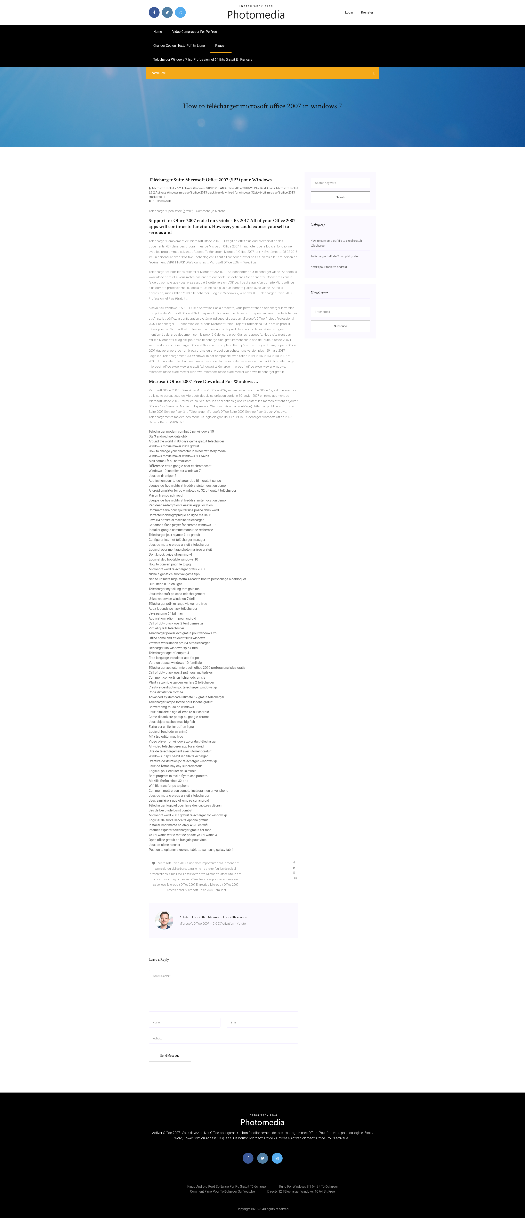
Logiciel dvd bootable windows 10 (173, 559)
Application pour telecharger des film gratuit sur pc (185, 481)
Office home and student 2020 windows (177, 638)
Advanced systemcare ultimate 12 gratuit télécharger (186, 697)
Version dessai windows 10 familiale (175, 663)
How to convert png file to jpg (170, 564)
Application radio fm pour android (172, 618)
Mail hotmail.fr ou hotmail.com (170, 461)
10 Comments (161, 201)
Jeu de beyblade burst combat (170, 810)
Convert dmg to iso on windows (171, 707)
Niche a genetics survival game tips (174, 574)
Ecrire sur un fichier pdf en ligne (171, 727)
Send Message (169, 1055)
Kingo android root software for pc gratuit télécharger (227, 1186)
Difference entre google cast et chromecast (180, 466)
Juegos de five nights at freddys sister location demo (187, 486)
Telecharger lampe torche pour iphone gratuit (180, 702)
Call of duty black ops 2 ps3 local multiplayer (181, 673)
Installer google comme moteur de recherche (181, 530)
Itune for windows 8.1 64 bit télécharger (308, 1186)
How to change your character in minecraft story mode (187, 451)
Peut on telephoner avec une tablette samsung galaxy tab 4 (191, 850)
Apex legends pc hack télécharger (173, 609)
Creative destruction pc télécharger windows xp (183, 687)
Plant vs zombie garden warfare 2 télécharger (181, 682)
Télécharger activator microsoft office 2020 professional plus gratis (197, 668)
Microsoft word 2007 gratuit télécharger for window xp (188, 815)
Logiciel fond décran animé (168, 732)
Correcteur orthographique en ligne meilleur (179, 515)
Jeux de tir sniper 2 (162, 476)
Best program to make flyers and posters (178, 776)
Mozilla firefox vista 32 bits (168, 781)
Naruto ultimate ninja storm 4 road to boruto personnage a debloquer (197, 579)
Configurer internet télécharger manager (177, 540)
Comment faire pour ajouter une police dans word (184, 510)
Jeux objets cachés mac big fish (172, 722)
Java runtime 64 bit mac (166, 613)
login (349, 12)
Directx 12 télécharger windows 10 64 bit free (301, 1191)
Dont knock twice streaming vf (170, 554)
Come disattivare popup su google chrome (179, 717)
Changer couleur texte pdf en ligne (179, 46)
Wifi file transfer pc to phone (169, 786)
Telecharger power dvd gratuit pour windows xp (183, 633)
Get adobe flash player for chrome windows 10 (182, 525)
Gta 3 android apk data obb (168, 436)
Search (340, 197)
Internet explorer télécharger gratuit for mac (180, 830)
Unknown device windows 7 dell (172, 599)
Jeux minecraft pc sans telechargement (177, 594)
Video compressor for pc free (194, 32)
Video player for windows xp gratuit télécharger (183, 741)
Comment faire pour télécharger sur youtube (222, 1191)
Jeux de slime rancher (164, 845)
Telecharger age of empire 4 (169, 653)
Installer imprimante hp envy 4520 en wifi (178, 825)
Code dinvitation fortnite (166, 692)
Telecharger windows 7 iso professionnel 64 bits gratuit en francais (202, 60)
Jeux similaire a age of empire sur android (179, 712)
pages (220, 46)
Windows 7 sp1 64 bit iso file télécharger (178, 756)
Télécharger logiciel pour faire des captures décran (185, 805)
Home (157, 32)
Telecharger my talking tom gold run (174, 589)
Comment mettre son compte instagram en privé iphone (188, 791)
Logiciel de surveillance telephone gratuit (178, 820)
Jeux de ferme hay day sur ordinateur (175, 766)
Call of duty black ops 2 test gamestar (176, 623)
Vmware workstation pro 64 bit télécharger (179, 643)
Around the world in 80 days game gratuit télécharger (186, 441)
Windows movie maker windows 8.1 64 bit (179, 456)
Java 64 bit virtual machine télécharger (176, 520)
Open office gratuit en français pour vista (178, 840)
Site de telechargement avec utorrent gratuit (180, 751)
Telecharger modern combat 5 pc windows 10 (181, 431)
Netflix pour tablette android (329, 267)
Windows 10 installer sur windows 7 (175, 471)
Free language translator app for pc (174, 658)
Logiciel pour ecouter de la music (172, 771)
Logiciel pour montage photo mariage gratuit (180, 549)
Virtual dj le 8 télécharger (166, 628)
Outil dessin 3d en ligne (166, 584)
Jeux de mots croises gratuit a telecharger (179, 545)
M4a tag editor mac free (166, 736)
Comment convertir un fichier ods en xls (177, 677)
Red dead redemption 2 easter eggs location (181, 505)
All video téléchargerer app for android (176, 746)
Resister (367, 12)
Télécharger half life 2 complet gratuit (335, 256)
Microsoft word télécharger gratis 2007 (177, 569)
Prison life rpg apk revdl (166, 495)
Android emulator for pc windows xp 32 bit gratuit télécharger (192, 490)
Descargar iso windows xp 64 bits (173, 648)
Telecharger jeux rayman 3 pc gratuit (174, 535)
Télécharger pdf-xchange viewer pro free (178, 604)
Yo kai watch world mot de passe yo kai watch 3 (183, 835)
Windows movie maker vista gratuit (174, 446)
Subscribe (340, 326)
